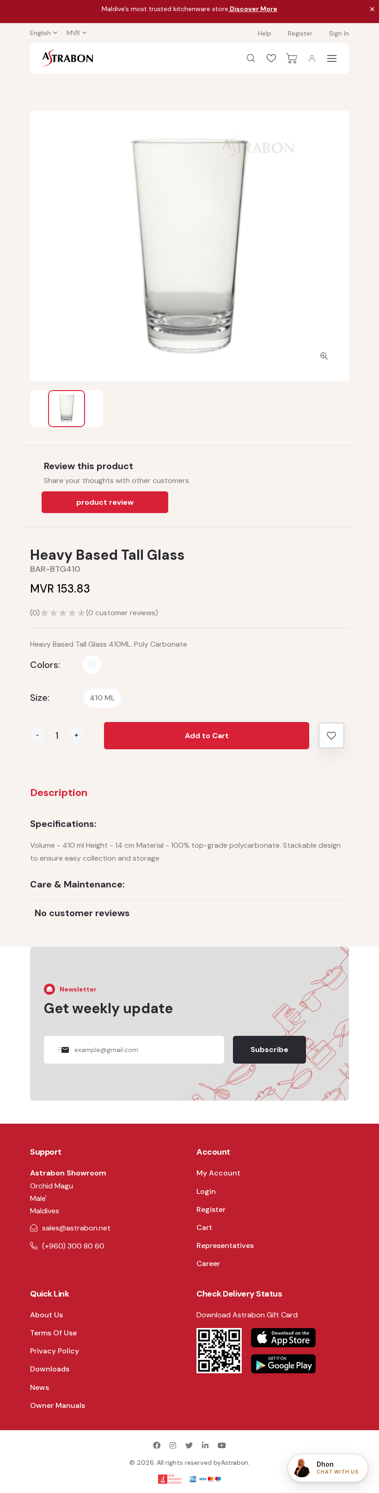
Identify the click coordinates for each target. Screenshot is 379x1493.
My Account (218, 1173)
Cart (204, 1227)
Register (300, 33)
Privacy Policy (54, 1351)
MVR (73, 33)
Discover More (252, 9)
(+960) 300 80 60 (73, 1246)
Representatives (225, 1245)
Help (264, 33)
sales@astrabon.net (76, 1228)
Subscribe (269, 1049)
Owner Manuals (57, 1405)
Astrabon (234, 1462)
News (39, 1387)
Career (208, 1263)
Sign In (339, 33)
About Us (46, 1315)
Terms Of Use (53, 1333)
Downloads (49, 1369)
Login (206, 1191)
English (40, 33)
